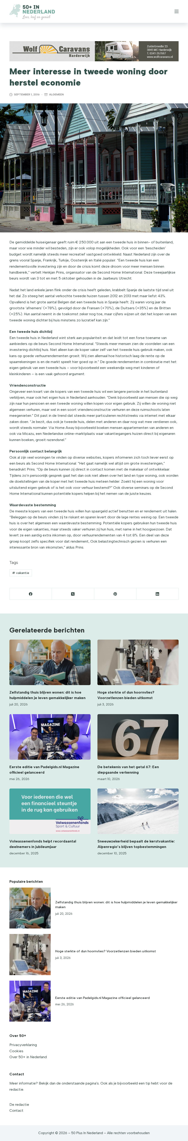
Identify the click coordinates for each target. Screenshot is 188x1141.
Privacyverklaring (23, 1045)
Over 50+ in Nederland (28, 1057)
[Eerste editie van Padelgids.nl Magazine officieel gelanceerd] (50, 737)
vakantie (20, 573)
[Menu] (176, 11)
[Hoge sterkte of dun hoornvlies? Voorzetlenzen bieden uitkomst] (138, 662)
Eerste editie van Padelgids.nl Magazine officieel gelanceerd (102, 998)
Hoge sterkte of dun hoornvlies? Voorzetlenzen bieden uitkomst (105, 951)
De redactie (19, 1104)
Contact (16, 1110)
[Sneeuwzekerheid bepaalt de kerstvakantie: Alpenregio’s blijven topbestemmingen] (138, 811)
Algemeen (56, 94)
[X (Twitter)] (73, 594)
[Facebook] (31, 594)
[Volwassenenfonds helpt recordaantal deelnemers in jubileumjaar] (50, 811)
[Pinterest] (115, 594)
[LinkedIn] (157, 594)
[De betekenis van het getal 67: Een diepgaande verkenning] (138, 737)
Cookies (16, 1051)
